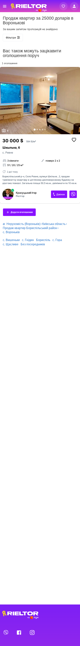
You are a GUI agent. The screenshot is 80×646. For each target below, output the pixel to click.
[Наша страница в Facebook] (19, 632)
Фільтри (11, 37)
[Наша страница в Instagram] (32, 632)
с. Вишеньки (11, 240)
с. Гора (57, 240)
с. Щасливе (10, 244)
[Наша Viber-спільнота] (6, 632)
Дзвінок (60, 194)
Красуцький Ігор (26, 192)
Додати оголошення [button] (22, 212)
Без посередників (33, 244)
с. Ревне (7, 152)
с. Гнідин (28, 240)
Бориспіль (43, 240)
